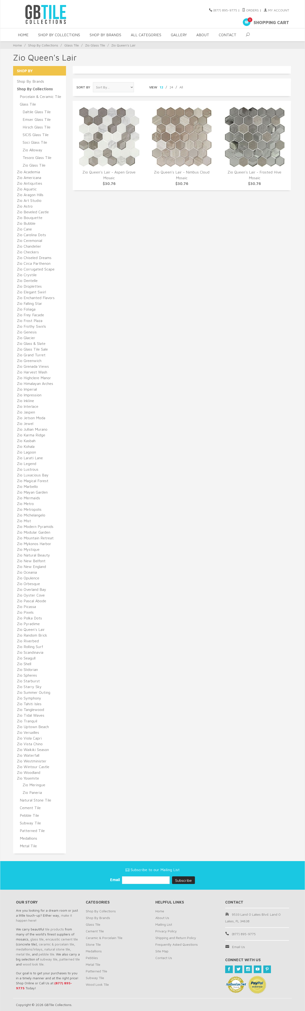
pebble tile (46, 954)
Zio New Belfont (31, 561)
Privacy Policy (166, 931)
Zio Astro (25, 206)
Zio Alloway (32, 150)
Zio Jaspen (26, 412)
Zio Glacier (26, 338)
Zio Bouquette (29, 217)
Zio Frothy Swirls (31, 326)
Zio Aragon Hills (30, 195)
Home (23, 35)
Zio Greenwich (29, 360)
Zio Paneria (32, 792)
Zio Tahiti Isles (29, 704)
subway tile (48, 959)
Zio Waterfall (28, 755)
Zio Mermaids (28, 498)
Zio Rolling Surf (30, 646)
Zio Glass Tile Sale (32, 349)
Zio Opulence (28, 578)
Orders (252, 10)
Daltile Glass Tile (37, 112)
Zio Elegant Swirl (31, 292)
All (181, 87)
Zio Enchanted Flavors (36, 298)
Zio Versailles (28, 732)
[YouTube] (257, 969)
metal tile (23, 954)
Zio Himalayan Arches (35, 383)
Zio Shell (24, 664)
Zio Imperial (27, 389)
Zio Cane (24, 229)
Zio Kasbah (26, 441)
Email (115, 880)
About (202, 35)
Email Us (238, 947)
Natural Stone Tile (35, 800)
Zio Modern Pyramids (35, 526)
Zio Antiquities (29, 183)
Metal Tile (28, 846)
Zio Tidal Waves (30, 715)
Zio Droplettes (29, 286)
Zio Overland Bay (31, 589)
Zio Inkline (25, 400)
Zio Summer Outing (33, 692)
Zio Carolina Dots (31, 235)
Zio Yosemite (28, 778)
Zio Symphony (29, 698)
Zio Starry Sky (29, 686)
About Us (162, 918)
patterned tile (69, 959)
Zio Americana (29, 177)
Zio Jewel (25, 423)
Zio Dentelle (27, 280)
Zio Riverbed (28, 641)
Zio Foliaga (26, 309)
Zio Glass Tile (95, 45)
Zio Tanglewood (30, 709)
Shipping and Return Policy (175, 938)
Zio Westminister (31, 761)
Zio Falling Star (29, 303)
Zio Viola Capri (29, 738)
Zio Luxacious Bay (33, 475)
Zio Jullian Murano (32, 429)
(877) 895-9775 (225, 10)
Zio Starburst (28, 681)
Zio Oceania (27, 572)
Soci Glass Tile (35, 142)
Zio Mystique (28, 549)
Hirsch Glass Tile (37, 127)
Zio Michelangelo (31, 515)
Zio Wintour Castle (33, 767)
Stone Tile (93, 944)
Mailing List (163, 924)
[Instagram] (248, 969)
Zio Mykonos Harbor (34, 543)
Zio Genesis (27, 332)
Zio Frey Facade (30, 315)
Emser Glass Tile (37, 119)
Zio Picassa (26, 606)
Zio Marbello (27, 486)
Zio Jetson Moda (31, 418)
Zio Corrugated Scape (36, 269)
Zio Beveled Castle (33, 212)
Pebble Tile (29, 815)
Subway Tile (30, 823)
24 (171, 87)
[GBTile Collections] (59, 14)
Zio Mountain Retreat (35, 538)
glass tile (37, 939)
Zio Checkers (28, 252)
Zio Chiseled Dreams (34, 257)
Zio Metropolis (29, 509)
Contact (227, 35)
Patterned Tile (32, 830)
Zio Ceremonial (29, 240)
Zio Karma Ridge (31, 435)
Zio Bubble (26, 223)
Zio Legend (26, 463)
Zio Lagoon (26, 452)
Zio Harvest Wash (32, 372)
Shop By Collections (59, 35)
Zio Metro (25, 503)
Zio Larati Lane (30, 458)
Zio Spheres (27, 675)
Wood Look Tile (97, 984)
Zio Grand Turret (31, 355)
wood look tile (33, 964)
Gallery (179, 35)
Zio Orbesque (28, 584)
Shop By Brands (105, 35)
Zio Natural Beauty (33, 555)
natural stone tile (57, 949)
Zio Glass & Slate (31, 343)
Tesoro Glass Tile (37, 157)
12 (161, 87)
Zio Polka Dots (29, 618)
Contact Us (163, 958)
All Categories (146, 35)
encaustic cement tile (62, 939)
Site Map (161, 951)
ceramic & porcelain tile (56, 944)
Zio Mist (24, 521)
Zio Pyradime (28, 624)
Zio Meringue (34, 785)
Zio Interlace (27, 406)
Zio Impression (29, 395)
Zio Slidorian (27, 669)
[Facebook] (229, 969)
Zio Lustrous (27, 469)
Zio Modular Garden (33, 532)
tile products (54, 929)
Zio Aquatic (27, 189)
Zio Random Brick (32, 635)
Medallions (28, 838)
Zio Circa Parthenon (34, 263)
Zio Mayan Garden (32, 492)
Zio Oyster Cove (31, 595)
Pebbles (92, 958)
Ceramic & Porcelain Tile (104, 938)
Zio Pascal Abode (31, 601)
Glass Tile (71, 45)
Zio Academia (28, 172)
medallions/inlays (29, 949)
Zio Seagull (26, 658)
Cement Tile (30, 808)
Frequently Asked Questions (176, 944)
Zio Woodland (28, 772)
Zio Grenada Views (33, 366)
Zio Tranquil (27, 721)
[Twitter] (238, 969)
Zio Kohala (26, 446)
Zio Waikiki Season (33, 749)
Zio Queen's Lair (31, 629)
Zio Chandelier (29, 246)
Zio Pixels (25, 612)
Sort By (83, 87)
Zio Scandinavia (30, 652)
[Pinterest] (267, 969)
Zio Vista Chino (30, 744)
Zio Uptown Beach (33, 727)
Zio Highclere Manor (34, 378)
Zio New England (31, 566)
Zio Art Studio (29, 200)
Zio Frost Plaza (29, 320)
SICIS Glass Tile (36, 135)
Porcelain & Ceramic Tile (40, 96)
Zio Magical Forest (32, 481)
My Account (278, 10)
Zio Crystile (27, 275)
